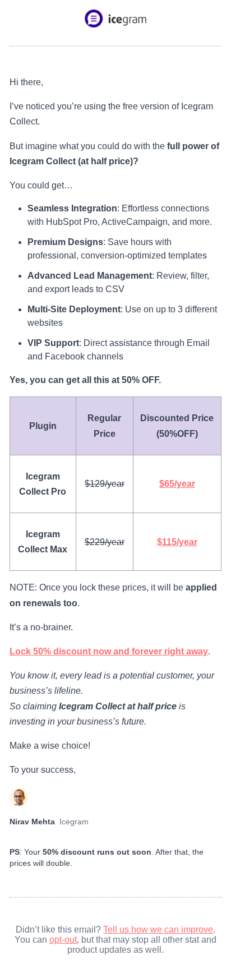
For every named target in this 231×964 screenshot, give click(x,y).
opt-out (63, 939)
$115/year (177, 542)
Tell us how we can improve (158, 929)
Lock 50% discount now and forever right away (109, 651)
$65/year (177, 483)
